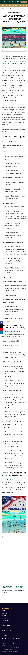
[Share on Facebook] (1, 322)
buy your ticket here (13, 105)
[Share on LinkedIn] (1, 332)
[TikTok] (13, 638)
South (10, 8)
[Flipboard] (5, 638)
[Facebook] (3, 638)
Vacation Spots (17, 12)
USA (7, 8)
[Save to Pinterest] (1, 329)
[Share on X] (1, 326)
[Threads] (22, 638)
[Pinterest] (11, 638)
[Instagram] (8, 638)
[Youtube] (19, 638)
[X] (16, 638)
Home (3, 8)
